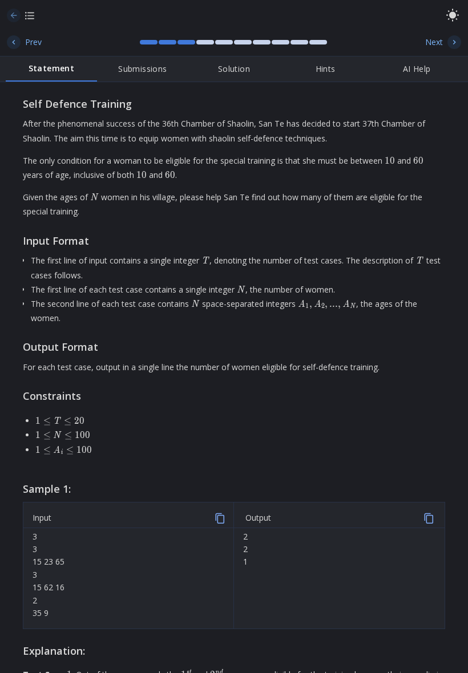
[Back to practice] (14, 15)
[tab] (51, 69)
